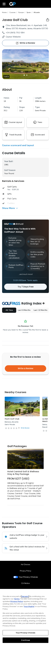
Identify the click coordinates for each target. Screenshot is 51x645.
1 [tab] (24, 75)
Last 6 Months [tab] (24, 310)
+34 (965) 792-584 (15, 32)
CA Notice (25, 583)
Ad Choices (25, 564)
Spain (29, 12)
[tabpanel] (25, 64)
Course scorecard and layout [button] (18, 145)
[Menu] (4, 4)
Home (4, 12)
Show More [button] (8, 208)
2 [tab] (26, 75)
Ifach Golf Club (12, 419)
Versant (25, 596)
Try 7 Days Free (25, 286)
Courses (12, 12)
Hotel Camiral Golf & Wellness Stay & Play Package (23, 473)
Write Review (25, 428)
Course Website (13, 36)
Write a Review (25, 368)
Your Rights (29, 606)
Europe (21, 12)
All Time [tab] (9, 310)
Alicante (37, 12)
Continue (25, 640)
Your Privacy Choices (28, 577)
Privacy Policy (25, 571)
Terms (16, 599)
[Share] (47, 19)
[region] (25, 617)
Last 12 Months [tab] (40, 310)
